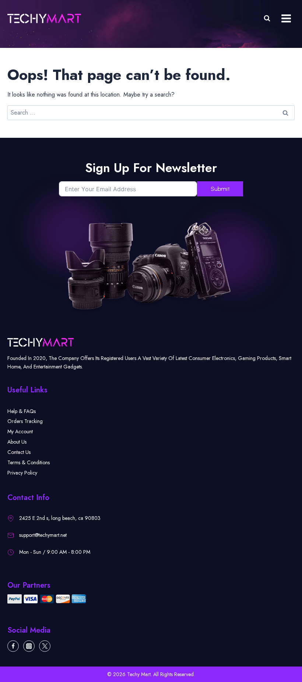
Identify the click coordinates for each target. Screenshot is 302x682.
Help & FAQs (21, 411)
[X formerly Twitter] (44, 646)
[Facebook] (13, 646)
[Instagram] (29, 646)
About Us (17, 441)
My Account (20, 431)
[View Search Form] (267, 18)
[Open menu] (286, 18)
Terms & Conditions (28, 462)
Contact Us (19, 452)
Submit (220, 188)
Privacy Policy (22, 472)
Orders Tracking (25, 421)
